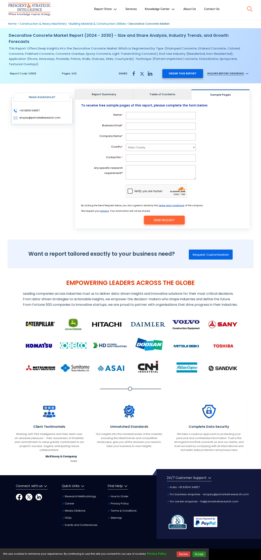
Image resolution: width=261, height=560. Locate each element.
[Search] (250, 9)
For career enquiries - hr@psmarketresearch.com (203, 501)
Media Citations (74, 511)
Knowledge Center (157, 9)
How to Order (119, 496)
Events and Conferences (80, 525)
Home (12, 24)
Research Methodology (80, 496)
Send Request (164, 220)
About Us (189, 9)
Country (117, 147)
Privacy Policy (119, 503)
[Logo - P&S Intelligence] (29, 10)
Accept (199, 554)
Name (118, 115)
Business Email (112, 125)
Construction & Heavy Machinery (43, 24)
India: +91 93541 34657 (184, 487)
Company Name (111, 136)
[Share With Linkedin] (150, 73)
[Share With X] (142, 73)
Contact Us (212, 9)
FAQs (68, 518)
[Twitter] (28, 496)
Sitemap (116, 518)
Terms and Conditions (171, 205)
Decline (183, 554)
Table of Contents (162, 94)
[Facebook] (19, 496)
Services (131, 9)
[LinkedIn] (38, 496)
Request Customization (211, 254)
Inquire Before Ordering (225, 73)
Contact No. (114, 157)
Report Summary (104, 94)
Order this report (183, 73)
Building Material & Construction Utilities (98, 24)
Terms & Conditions (123, 511)
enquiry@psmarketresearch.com (40, 117)
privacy (104, 211)
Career (69, 503)
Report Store (103, 9)
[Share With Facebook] (134, 73)
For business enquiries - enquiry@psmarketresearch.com (209, 494)
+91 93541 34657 (29, 110)
